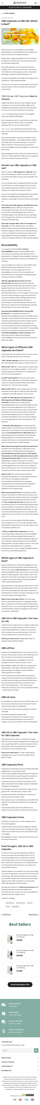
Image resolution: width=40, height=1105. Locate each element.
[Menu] (2, 3)
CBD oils (14, 890)
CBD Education (20, 903)
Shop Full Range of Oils (20, 984)
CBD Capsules (21, 96)
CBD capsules (6, 129)
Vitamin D (25, 774)
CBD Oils (5, 96)
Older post (7, 914)
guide (7, 906)
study (10, 326)
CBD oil (3, 114)
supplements (15, 906)
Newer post (33, 914)
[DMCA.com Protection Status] (28, 1096)
